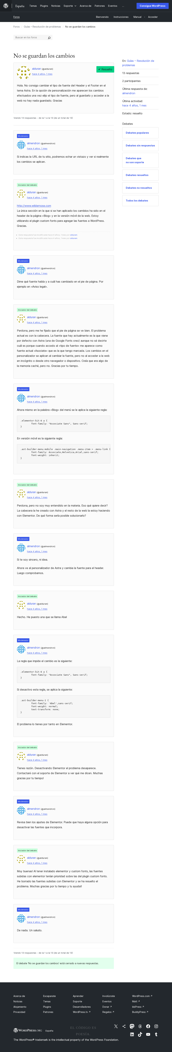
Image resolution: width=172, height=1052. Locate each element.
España (49, 1030)
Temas (47, 1001)
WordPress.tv (82, 1012)
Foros (16, 16)
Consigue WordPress (152, 5)
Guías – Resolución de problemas (42, 26)
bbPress (138, 1006)
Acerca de (19, 996)
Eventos (107, 1001)
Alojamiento (19, 1006)
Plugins (47, 1006)
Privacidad (19, 1012)
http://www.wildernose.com (34, 205)
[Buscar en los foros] (49, 37)
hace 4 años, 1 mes (42, 74)
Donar (107, 1006)
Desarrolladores (82, 1006)
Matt (136, 1001)
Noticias (17, 1001)
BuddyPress (140, 1012)
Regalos (108, 1012)
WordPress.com (142, 996)
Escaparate (49, 996)
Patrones (48, 1012)
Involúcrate (108, 996)
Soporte (77, 1001)
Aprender (78, 996)
